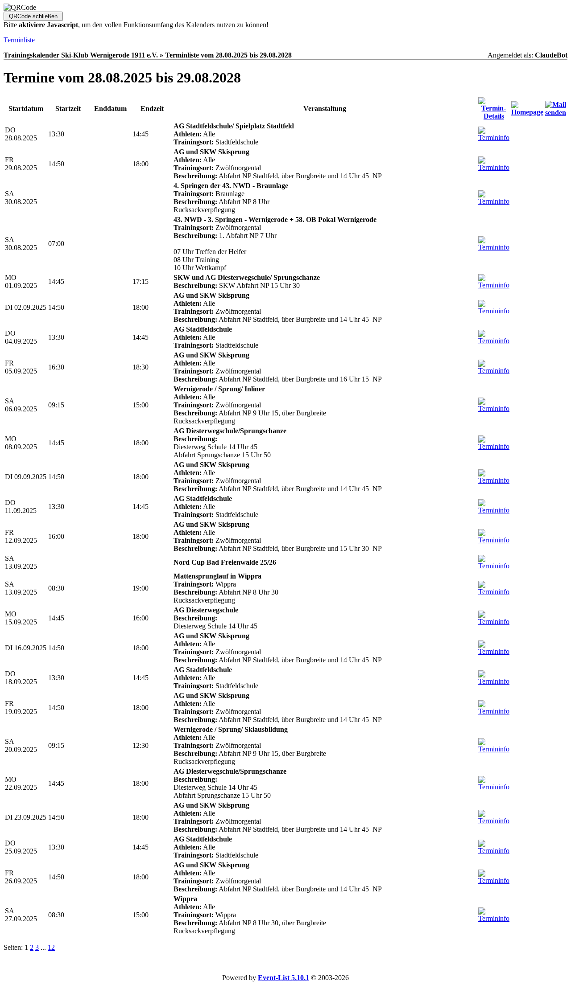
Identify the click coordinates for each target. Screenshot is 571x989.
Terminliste (19, 40)
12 (51, 947)
